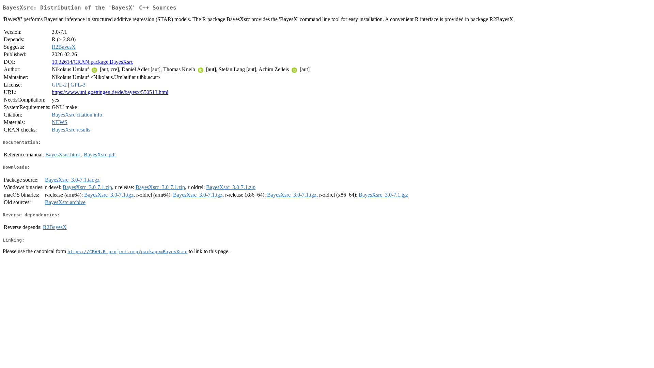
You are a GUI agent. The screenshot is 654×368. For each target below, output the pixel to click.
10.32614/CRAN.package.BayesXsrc (92, 62)
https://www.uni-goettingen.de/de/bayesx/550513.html (110, 92)
